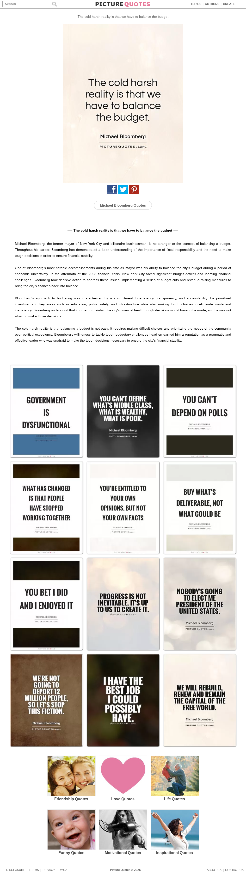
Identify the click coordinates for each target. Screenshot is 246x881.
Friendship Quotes (71, 799)
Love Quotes (123, 799)
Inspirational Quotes (174, 853)
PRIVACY (49, 870)
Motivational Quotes (123, 853)
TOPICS (196, 4)
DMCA (63, 870)
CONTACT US (234, 870)
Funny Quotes (71, 853)
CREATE (229, 4)
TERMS (34, 870)
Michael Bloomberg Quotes (123, 205)
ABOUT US (214, 870)
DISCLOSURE (15, 870)
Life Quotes (174, 799)
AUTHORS (212, 4)
